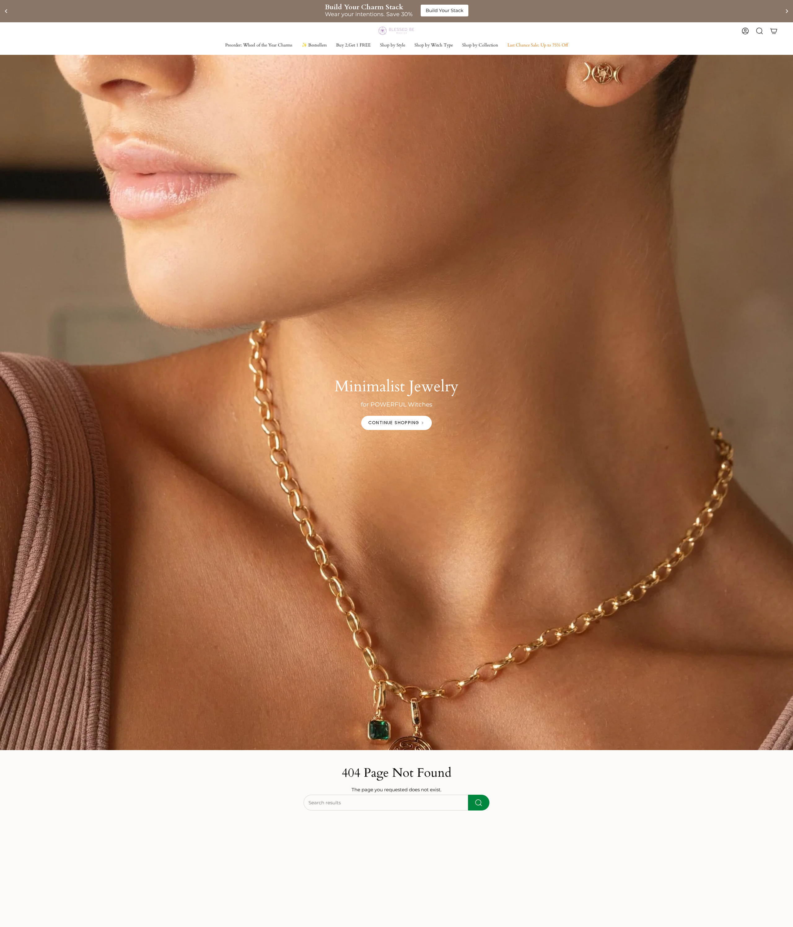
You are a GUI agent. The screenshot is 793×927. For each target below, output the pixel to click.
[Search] (478, 803)
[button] (392, 45)
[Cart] (774, 31)
